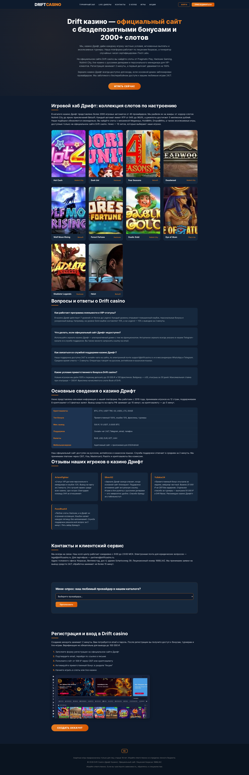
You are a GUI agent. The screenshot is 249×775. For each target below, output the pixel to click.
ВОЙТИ (184, 5)
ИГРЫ (143, 5)
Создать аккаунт (70, 727)
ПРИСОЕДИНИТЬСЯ (203, 5)
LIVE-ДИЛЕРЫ (105, 5)
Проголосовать (66, 604)
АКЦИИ (152, 5)
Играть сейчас (124, 86)
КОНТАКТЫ (120, 5)
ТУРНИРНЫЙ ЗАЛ (87, 5)
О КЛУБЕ (133, 5)
